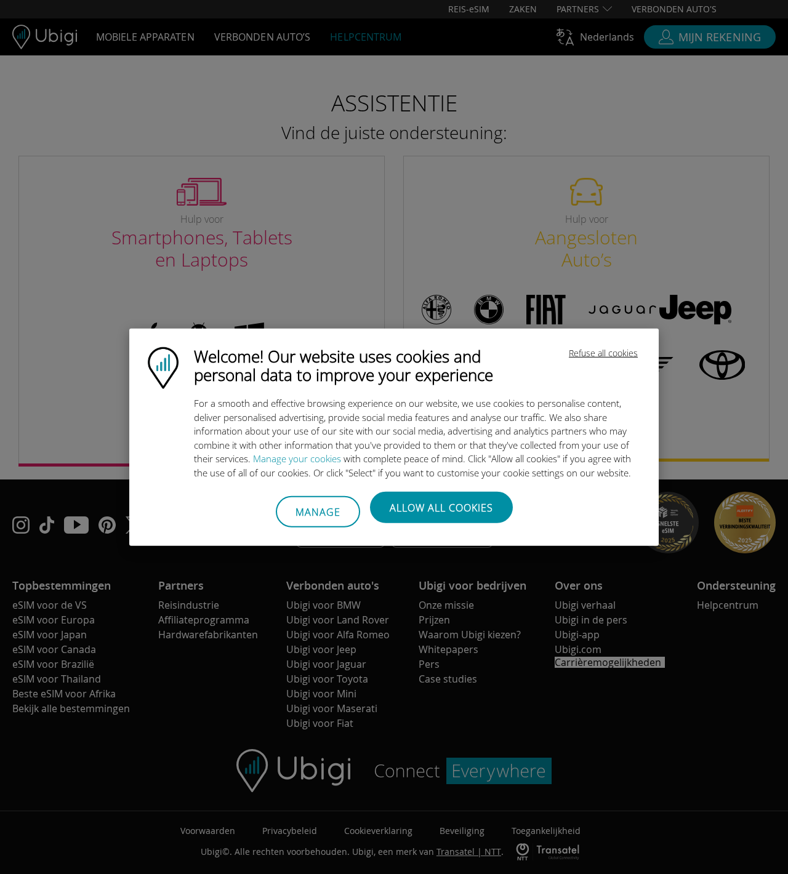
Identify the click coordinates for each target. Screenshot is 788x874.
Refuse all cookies (603, 353)
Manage (318, 511)
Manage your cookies (297, 458)
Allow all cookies (441, 508)
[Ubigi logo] (163, 367)
